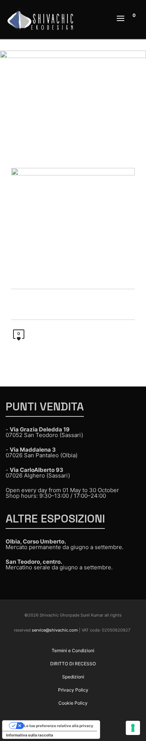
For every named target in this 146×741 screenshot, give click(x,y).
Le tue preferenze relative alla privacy (58, 725)
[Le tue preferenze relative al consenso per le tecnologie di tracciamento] (133, 728)
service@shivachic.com (55, 630)
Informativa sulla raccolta (29, 735)
